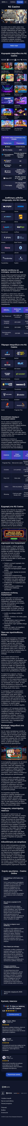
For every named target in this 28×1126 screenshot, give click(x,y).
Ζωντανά (11, 59)
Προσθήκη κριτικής (14, 1014)
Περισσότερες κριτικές (14, 1074)
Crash (18, 59)
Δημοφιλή (3, 59)
